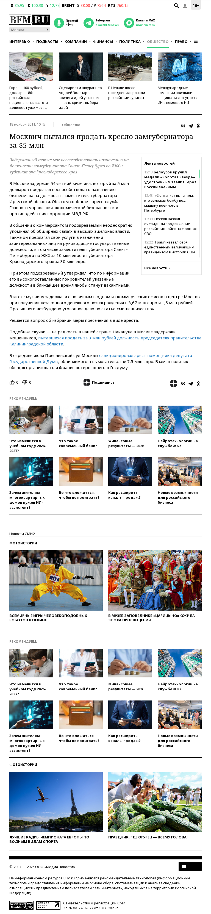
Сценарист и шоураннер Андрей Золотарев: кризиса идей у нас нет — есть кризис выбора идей (80, 97)
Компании (76, 41)
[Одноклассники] (198, 126)
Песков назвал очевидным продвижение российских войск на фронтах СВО (170, 226)
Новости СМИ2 (22, 533)
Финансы (103, 41)
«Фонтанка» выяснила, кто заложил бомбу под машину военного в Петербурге (169, 203)
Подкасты (47, 41)
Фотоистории (23, 543)
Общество (158, 41)
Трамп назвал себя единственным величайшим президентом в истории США (169, 247)
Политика (130, 41)
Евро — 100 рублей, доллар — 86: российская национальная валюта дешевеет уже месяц (28, 97)
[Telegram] (190, 126)
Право (181, 41)
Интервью (19, 41)
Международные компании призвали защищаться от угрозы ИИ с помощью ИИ (177, 95)
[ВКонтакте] (183, 126)
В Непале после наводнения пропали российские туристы (126, 92)
